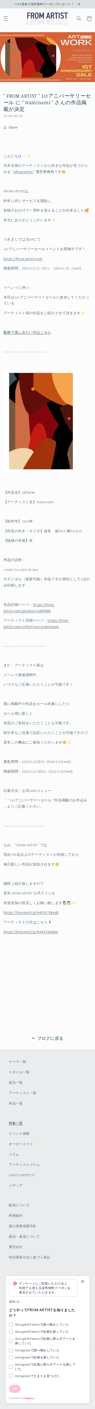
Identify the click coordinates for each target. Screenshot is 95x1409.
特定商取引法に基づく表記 (29, 1257)
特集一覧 (16, 1123)
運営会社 (16, 1247)
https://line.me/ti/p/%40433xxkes (31, 932)
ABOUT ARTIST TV (22, 1175)
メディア (16, 1185)
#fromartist (13, 951)
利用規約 (16, 1215)
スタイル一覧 (19, 1072)
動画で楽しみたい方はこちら (27, 332)
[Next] (15, 1389)
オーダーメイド (21, 1144)
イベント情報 (19, 1133)
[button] (6, 19)
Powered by (16, 1398)
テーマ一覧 (17, 1062)
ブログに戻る (50, 1038)
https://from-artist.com (23, 259)
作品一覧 (16, 1103)
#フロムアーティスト (41, 951)
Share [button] (13, 127)
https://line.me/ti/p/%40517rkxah (31, 912)
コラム (14, 1154)
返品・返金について (24, 1236)
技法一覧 (16, 1082)
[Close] (82, 1281)
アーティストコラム (24, 1164)
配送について (19, 1205)
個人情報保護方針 (22, 1226)
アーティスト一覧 (22, 1093)
